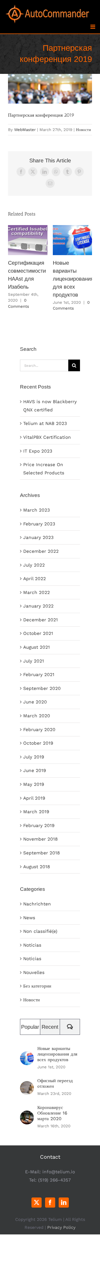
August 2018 (36, 866)
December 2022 (41, 551)
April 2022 (34, 578)
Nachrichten (37, 903)
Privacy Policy (61, 1227)
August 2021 (36, 647)
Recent (50, 1027)
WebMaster (25, 129)
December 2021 (40, 619)
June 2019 (34, 770)
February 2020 (39, 729)
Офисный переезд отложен (55, 1083)
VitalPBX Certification (47, 437)
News (29, 917)
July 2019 (33, 757)
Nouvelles (34, 972)
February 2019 (38, 825)
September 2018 (41, 852)
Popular (30, 1027)
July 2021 (33, 661)
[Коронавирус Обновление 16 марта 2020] (27, 1114)
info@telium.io (58, 1171)
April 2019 (34, 798)
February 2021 (38, 674)
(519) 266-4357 (54, 1180)
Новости (83, 129)
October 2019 (38, 743)
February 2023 (39, 523)
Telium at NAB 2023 (45, 423)
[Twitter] (36, 1202)
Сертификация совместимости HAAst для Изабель (27, 240)
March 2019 (36, 811)
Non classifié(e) (40, 931)
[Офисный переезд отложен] (27, 1085)
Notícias (32, 945)
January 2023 (38, 537)
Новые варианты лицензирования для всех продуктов (72, 240)
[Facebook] (50, 1202)
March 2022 (36, 592)
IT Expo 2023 (37, 451)
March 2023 (36, 510)
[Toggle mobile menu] (93, 26)
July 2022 (34, 565)
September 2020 (42, 688)
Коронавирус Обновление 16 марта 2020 (52, 1113)
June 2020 (35, 702)
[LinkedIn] (64, 1202)
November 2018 (40, 839)
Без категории (37, 986)
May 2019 (33, 784)
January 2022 (38, 606)
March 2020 (36, 715)
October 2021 (38, 633)
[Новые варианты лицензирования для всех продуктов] (27, 1055)
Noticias (32, 958)
